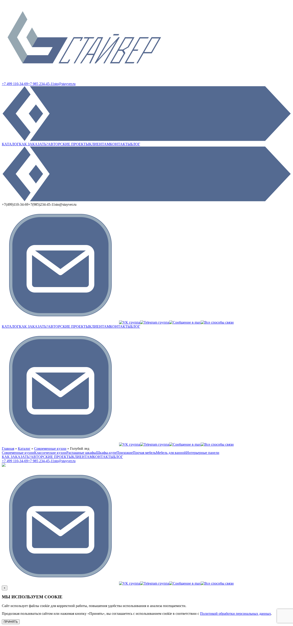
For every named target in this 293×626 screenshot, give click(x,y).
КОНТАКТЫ (120, 144)
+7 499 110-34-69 (15, 84)
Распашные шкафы (81, 453)
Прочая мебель (144, 453)
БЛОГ (135, 144)
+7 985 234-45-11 (41, 84)
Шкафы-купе (106, 453)
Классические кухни (50, 453)
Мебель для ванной (171, 453)
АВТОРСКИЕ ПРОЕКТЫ (68, 144)
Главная (8, 448)
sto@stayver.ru (65, 84)
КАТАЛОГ (10, 144)
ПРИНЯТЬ (11, 621)
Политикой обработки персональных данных (235, 613)
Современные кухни (50, 448)
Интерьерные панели (202, 453)
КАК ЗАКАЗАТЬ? (33, 144)
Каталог (24, 448)
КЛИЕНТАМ (99, 144)
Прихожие (125, 453)
